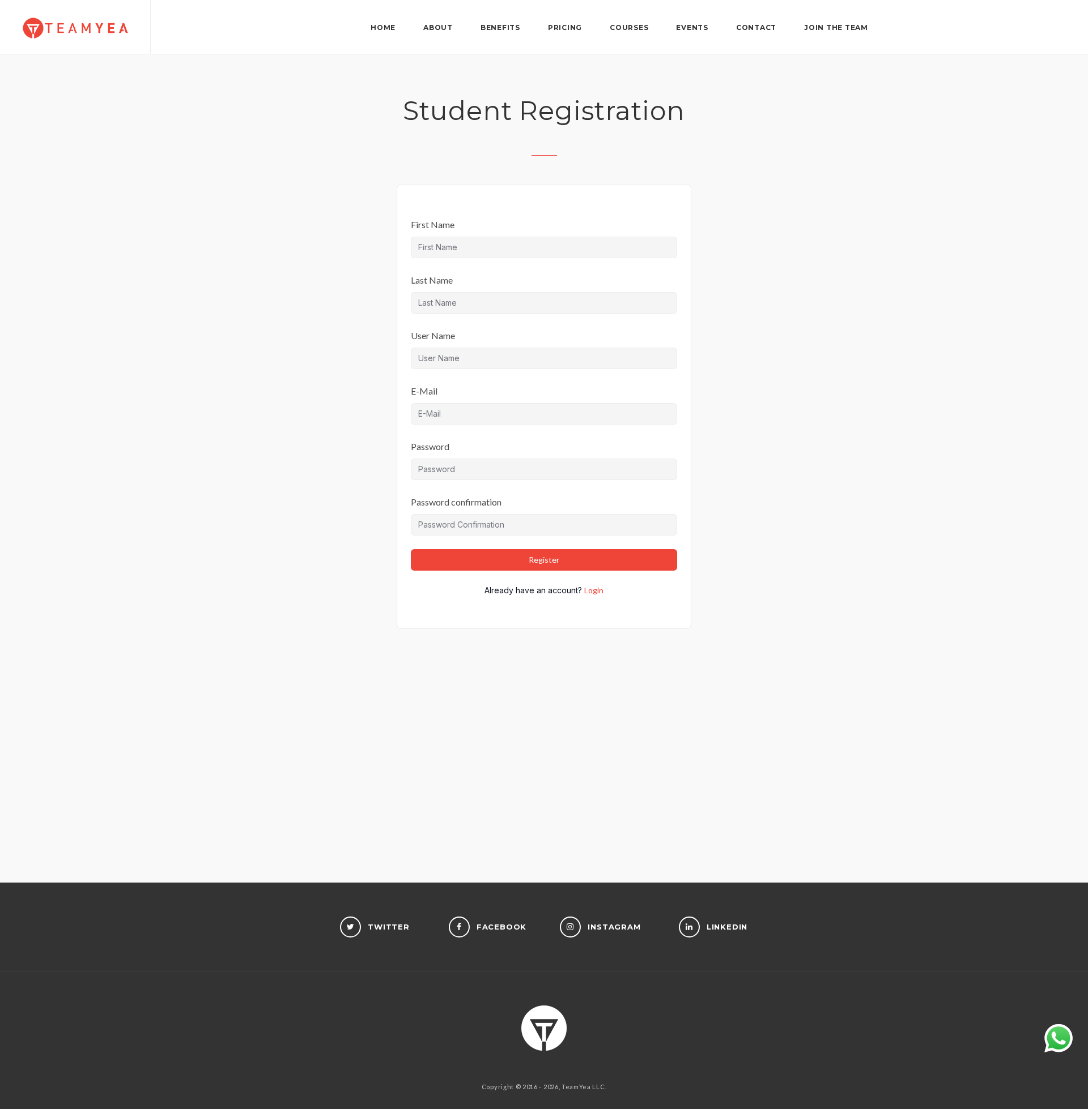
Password (430, 446)
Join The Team (836, 27)
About (438, 27)
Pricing (565, 27)
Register (544, 559)
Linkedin (727, 926)
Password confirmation (456, 501)
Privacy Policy (591, 1026)
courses (629, 27)
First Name (432, 224)
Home (383, 27)
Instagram (614, 926)
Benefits (500, 27)
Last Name (432, 280)
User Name (433, 335)
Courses (672, 1026)
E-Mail (424, 391)
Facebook (502, 926)
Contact (756, 27)
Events (692, 27)
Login (594, 590)
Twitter (389, 926)
